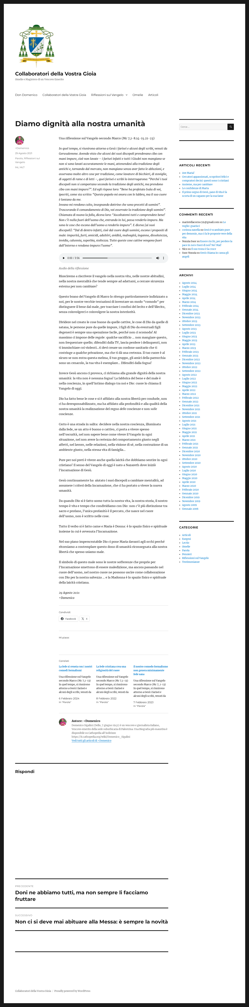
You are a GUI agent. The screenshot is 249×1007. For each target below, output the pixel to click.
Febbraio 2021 (190, 443)
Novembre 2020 (191, 455)
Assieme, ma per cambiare (197, 184)
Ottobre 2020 (189, 459)
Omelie (138, 95)
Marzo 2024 (189, 302)
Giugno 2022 (189, 382)
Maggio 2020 (189, 478)
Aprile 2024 (188, 298)
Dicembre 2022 (191, 359)
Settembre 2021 (191, 417)
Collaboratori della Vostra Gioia (55, 74)
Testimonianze (191, 561)
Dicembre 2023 (191, 313)
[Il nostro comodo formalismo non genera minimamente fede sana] (152, 686)
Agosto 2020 (189, 466)
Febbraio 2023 (190, 351)
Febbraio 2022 (190, 397)
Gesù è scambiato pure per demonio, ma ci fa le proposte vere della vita (207, 233)
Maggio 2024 (189, 294)
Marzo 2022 (189, 394)
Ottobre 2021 (189, 413)
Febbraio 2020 (190, 489)
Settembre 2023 (191, 325)
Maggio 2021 (189, 432)
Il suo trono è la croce (203, 249)
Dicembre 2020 (191, 451)
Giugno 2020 (189, 474)
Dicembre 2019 (191, 497)
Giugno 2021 (189, 428)
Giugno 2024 (189, 290)
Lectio (185, 542)
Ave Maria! (188, 173)
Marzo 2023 (189, 348)
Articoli (153, 95)
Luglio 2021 (188, 424)
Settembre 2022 (191, 371)
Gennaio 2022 (190, 401)
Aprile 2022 (188, 390)
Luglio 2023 (189, 332)
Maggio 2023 (189, 340)
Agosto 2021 (189, 420)
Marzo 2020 (189, 485)
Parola (19, 158)
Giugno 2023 (189, 336)
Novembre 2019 (191, 501)
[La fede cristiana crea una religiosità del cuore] (115, 684)
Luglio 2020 (189, 470)
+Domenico (22, 148)
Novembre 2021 (191, 409)
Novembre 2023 (191, 317)
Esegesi (186, 539)
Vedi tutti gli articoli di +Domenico (91, 740)
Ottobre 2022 (189, 367)
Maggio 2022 (189, 386)
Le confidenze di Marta (195, 188)
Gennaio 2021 (190, 447)
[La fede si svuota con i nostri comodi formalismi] (77, 684)
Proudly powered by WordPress (72, 991)
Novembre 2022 (191, 363)
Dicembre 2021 (190, 405)
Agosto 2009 (189, 505)
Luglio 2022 (189, 378)
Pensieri (187, 554)
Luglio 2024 (189, 286)
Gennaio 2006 (190, 508)
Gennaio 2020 (190, 493)
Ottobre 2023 (189, 321)
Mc (17, 167)
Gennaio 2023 (190, 355)
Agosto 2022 (189, 374)
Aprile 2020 (188, 482)
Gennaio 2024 (190, 309)
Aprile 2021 (188, 436)
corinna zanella (191, 229)
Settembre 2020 (191, 462)
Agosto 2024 (189, 282)
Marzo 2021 (189, 439)
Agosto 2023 (189, 328)
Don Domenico (26, 95)
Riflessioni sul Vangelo (107, 95)
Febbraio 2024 (190, 305)
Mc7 (22, 167)
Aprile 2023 (188, 344)
